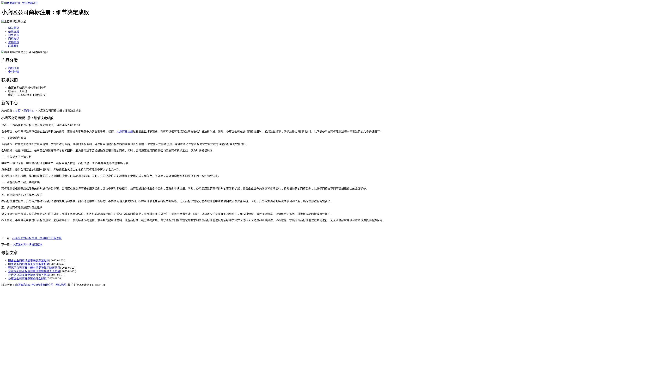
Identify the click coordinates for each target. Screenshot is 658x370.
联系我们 (13, 45)
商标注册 (13, 68)
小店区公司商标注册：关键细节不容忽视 (37, 238)
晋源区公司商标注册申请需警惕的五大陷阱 (34, 271)
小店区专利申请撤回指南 (27, 244)
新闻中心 (28, 110)
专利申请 (13, 71)
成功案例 (13, 42)
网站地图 (61, 284)
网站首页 (13, 27)
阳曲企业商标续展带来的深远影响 (28, 260)
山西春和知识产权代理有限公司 (34, 284)
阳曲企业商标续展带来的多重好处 (28, 264)
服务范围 (13, 35)
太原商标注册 (125, 131)
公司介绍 (13, 31)
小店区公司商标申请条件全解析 (27, 278)
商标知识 (13, 38)
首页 (18, 110)
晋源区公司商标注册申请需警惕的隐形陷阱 (34, 267)
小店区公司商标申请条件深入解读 (28, 274)
